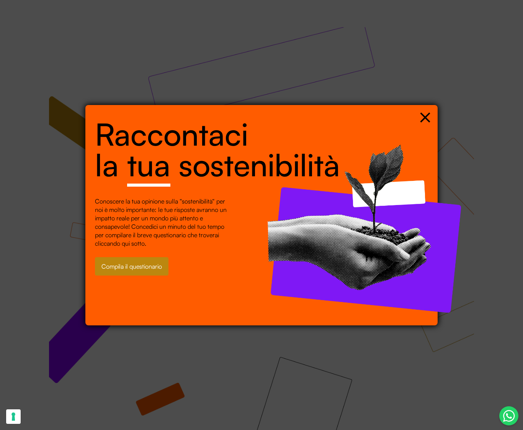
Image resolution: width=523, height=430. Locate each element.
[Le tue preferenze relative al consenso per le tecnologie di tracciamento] (13, 416)
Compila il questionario (131, 266)
